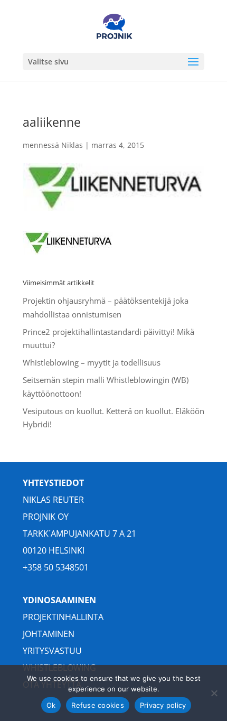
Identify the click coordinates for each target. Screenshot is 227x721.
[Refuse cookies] (214, 693)
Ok (51, 705)
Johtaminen (48, 634)
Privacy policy (163, 705)
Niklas (72, 145)
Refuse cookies (97, 705)
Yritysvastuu (52, 651)
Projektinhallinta (63, 617)
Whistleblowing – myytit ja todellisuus (91, 362)
